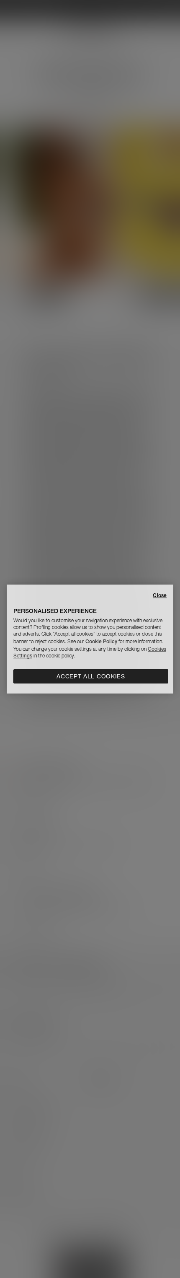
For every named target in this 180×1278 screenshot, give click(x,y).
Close (160, 595)
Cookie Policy (101, 641)
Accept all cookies (91, 676)
